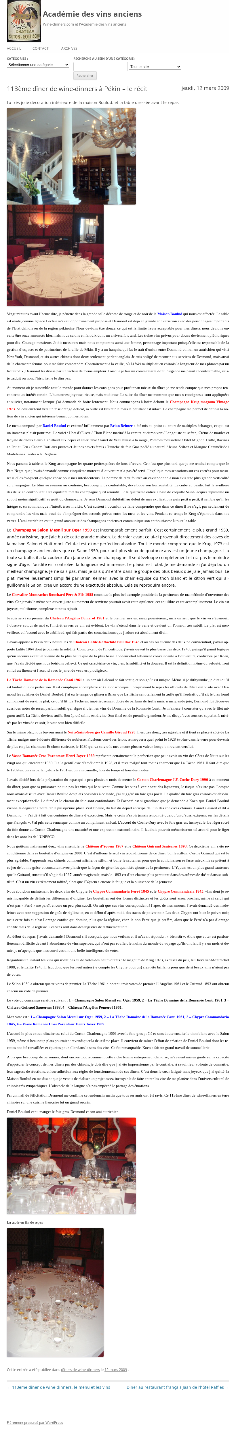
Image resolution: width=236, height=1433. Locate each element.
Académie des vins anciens (92, 14)
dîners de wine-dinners (80, 1369)
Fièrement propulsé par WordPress (35, 1422)
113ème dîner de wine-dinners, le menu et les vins (58, 1387)
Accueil (14, 48)
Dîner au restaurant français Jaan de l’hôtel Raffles (178, 1387)
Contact (41, 48)
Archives (69, 48)
